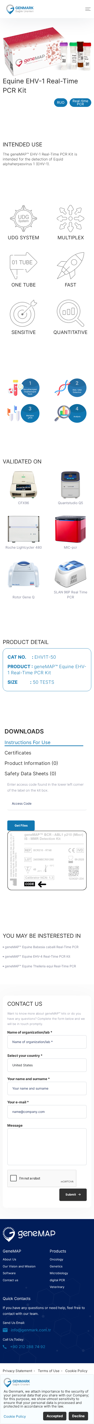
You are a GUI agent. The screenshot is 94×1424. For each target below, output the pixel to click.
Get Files (21, 825)
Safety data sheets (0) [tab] (30, 773)
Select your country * (24, 1055)
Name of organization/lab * (29, 1032)
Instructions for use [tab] (27, 742)
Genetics (56, 1266)
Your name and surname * (28, 1079)
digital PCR (57, 1280)
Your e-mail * (18, 1102)
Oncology (56, 1259)
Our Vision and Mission (19, 1266)
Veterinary (57, 1287)
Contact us (10, 1280)
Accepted (55, 1416)
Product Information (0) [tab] (31, 763)
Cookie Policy (76, 1371)
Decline (78, 1416)
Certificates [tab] (18, 753)
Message (15, 1125)
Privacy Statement (17, 1371)
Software (9, 1273)
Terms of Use (49, 1371)
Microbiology (59, 1273)
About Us (9, 1259)
